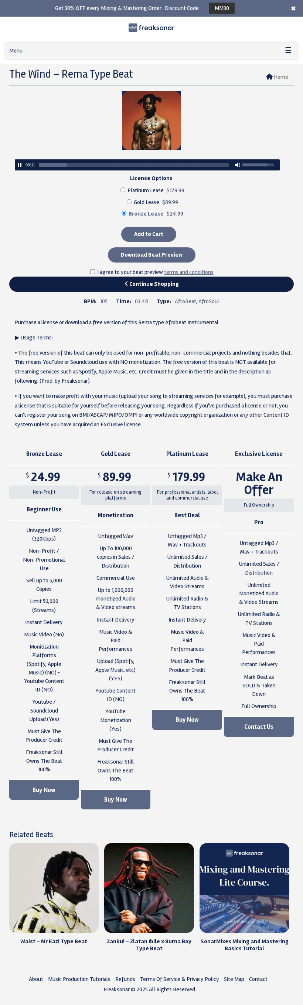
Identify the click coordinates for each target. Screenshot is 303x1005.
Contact (258, 979)
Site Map (234, 979)
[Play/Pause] (20, 165)
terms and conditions (189, 272)
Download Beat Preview (152, 254)
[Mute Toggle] (238, 165)
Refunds (125, 979)
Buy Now (44, 790)
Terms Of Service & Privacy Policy (179, 979)
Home (281, 77)
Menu (16, 50)
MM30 (222, 8)
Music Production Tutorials (79, 979)
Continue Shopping (153, 284)
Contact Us (258, 727)
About (36, 979)
